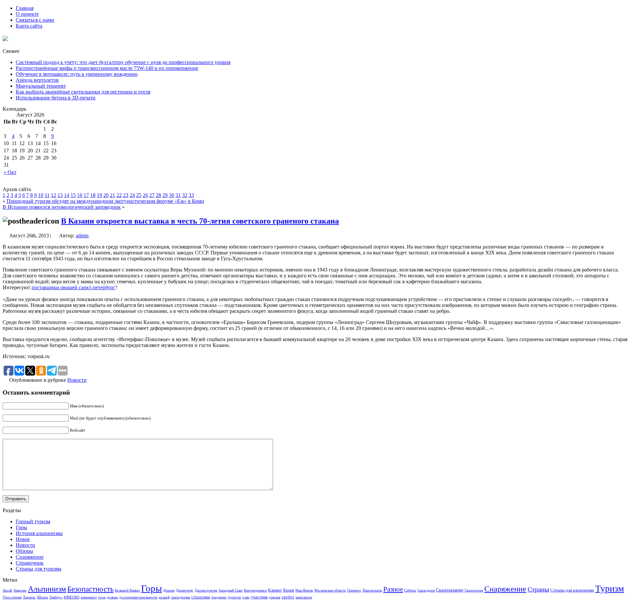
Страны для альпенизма (572, 590)
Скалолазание (449, 590)
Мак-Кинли (304, 590)
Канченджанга (255, 590)
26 (145, 195)
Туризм (609, 588)
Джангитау (184, 590)
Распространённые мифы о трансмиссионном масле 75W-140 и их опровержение (107, 68)
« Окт (10, 172)
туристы (234, 597)
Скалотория (474, 590)
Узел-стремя (12, 597)
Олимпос (354, 590)
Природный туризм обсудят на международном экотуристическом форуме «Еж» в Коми (105, 201)
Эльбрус (55, 597)
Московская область (330, 590)
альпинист (89, 597)
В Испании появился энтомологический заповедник (62, 207)
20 (106, 195)
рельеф (164, 597)
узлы (245, 597)
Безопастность (90, 589)
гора (101, 597)
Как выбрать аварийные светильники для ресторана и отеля (83, 92)
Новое (23, 539)
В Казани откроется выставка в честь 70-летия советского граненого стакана (200, 221)
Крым (288, 590)
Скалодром (426, 590)
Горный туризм (33, 521)
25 (138, 195)
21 (112, 195)
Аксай (7, 590)
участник (259, 597)
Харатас (29, 597)
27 (152, 195)
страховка (200, 597)
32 (184, 195)
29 (165, 195)
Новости (77, 380)
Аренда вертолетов (37, 80)
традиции (218, 597)
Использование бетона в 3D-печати (55, 97)
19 (99, 195)
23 (125, 195)
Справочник (30, 563)
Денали (169, 590)
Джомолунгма (206, 590)
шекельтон (304, 597)
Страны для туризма (38, 569)
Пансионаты (372, 590)
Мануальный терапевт (41, 86)
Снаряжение (30, 557)
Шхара (42, 597)
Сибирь (410, 590)
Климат (275, 590)
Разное (393, 589)
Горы (21, 527)
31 (178, 195)
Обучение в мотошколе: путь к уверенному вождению (76, 74)
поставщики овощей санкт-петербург (73, 287)
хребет (288, 597)
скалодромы (180, 597)
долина (112, 597)
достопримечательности (138, 597)
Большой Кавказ (127, 590)
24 (132, 195)
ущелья (274, 597)
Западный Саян (230, 590)
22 (119, 195)
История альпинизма (39, 533)
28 (158, 195)
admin (82, 235)
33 (191, 195)
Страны (538, 589)
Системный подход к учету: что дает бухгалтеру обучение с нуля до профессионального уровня (123, 62)
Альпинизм (47, 589)
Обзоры (24, 551)
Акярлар (20, 590)
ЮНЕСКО (71, 597)
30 (171, 195)
